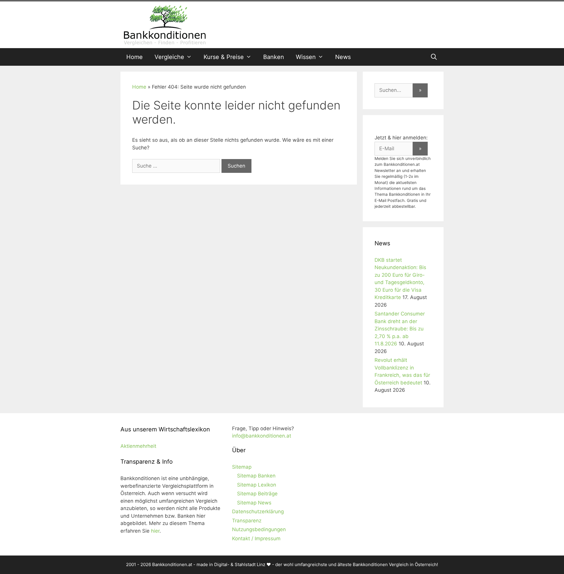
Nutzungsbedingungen (259, 529)
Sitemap (241, 467)
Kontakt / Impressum (256, 538)
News (343, 56)
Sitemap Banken (256, 476)
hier (155, 531)
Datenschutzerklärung (258, 511)
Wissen (306, 56)
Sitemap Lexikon (256, 485)
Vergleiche (169, 56)
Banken (273, 56)
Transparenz (246, 521)
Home (134, 56)
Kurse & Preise (224, 56)
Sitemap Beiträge (257, 494)
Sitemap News (254, 503)
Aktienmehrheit (138, 446)
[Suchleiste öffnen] (434, 57)
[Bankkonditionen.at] (164, 24)
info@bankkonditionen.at (261, 436)
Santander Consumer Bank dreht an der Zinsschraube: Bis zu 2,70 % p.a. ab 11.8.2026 (400, 329)
